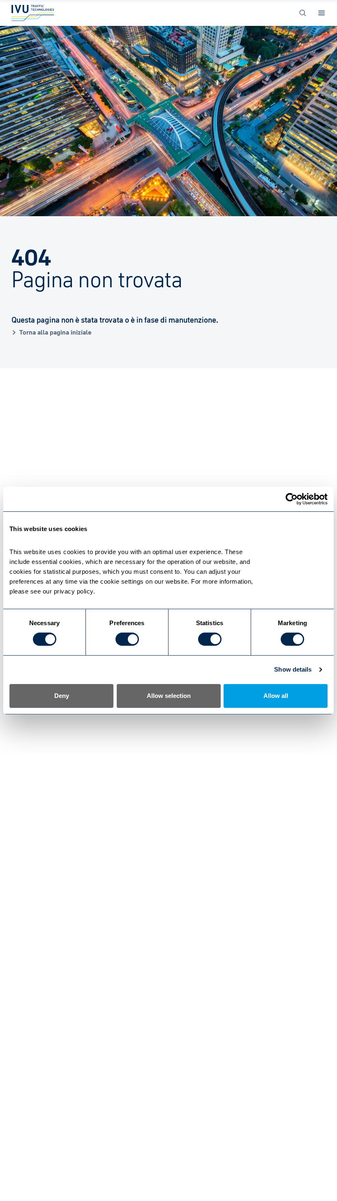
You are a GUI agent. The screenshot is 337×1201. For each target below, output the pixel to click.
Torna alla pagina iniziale (55, 332)
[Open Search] (303, 13)
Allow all (275, 695)
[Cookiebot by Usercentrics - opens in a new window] (292, 499)
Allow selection (169, 695)
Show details (293, 669)
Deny (61, 695)
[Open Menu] (321, 13)
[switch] (127, 639)
